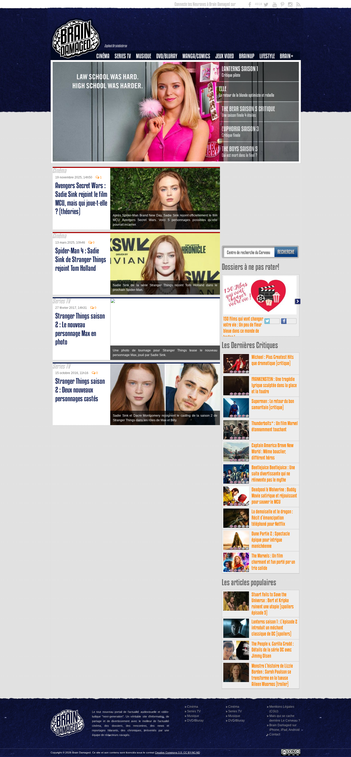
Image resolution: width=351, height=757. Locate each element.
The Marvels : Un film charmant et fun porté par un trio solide (273, 562)
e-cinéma (105, 82)
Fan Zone (288, 65)
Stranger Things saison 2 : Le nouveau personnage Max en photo (80, 329)
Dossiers (105, 73)
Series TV (123, 56)
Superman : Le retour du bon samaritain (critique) (273, 404)
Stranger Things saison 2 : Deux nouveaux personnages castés (80, 390)
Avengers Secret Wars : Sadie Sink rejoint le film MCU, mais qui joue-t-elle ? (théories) (81, 198)
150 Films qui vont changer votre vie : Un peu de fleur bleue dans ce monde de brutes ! (243, 328)
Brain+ (286, 56)
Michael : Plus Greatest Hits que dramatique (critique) (273, 360)
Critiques (105, 65)
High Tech (268, 82)
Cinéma (102, 56)
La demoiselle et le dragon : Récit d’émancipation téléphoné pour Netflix (272, 518)
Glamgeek (268, 73)
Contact (274, 734)
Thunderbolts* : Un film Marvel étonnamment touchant (275, 426)
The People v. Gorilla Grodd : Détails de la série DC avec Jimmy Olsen (273, 650)
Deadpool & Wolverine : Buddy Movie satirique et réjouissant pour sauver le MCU (274, 495)
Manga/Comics (196, 56)
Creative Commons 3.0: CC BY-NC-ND (177, 752)
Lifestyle (267, 56)
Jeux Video (224, 56)
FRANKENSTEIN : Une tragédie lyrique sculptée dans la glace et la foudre (274, 385)
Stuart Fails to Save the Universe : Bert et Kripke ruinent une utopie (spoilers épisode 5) (273, 603)
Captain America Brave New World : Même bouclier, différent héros (272, 451)
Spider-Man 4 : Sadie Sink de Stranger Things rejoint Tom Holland (80, 259)
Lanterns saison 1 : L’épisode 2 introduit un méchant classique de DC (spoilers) (274, 628)
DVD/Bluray (166, 56)
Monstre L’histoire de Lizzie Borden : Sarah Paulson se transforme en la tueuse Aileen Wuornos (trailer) (272, 675)
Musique (143, 56)
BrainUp (246, 56)
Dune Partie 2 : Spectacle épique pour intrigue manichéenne (271, 540)
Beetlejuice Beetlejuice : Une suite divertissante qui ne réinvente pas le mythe (273, 473)
